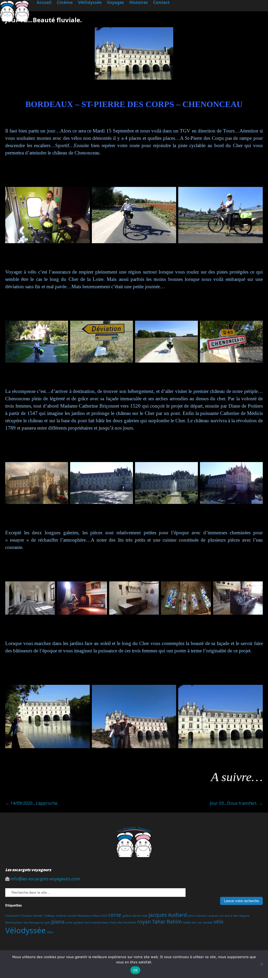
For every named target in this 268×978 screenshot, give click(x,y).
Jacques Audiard (168, 915)
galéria (126, 916)
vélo (219, 921)
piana (58, 921)
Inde (144, 916)
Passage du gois (39, 922)
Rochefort (129, 922)
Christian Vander (31, 916)
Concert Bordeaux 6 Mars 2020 (87, 916)
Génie (136, 916)
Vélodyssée (25, 930)
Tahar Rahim (167, 921)
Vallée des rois (192, 922)
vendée (208, 922)
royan (144, 921)
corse (114, 915)
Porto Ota (116, 922)
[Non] (261, 964)
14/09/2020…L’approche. (31, 803)
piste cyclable (74, 922)
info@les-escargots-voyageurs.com (45, 879)
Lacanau (212, 916)
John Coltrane (197, 916)
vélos (50, 932)
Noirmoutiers (14, 922)
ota (26, 922)
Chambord (12, 916)
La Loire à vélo (228, 916)
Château (49, 916)
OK (135, 970)
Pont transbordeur (97, 922)
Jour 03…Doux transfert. (236, 803)
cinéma (61, 916)
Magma (244, 916)
